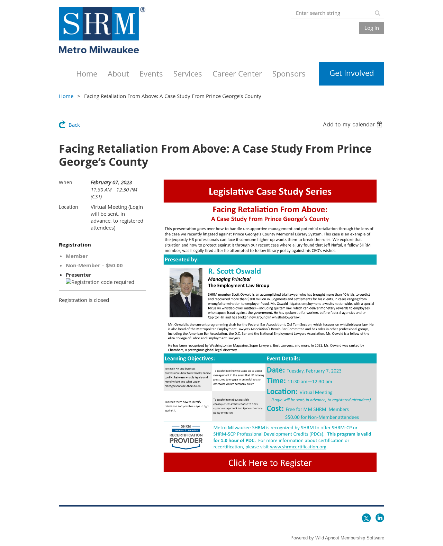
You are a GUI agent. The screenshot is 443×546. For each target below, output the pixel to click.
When (65, 182)
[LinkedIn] (380, 517)
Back (74, 124)
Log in (371, 27)
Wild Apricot (327, 537)
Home (66, 95)
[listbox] (353, 124)
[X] (366, 517)
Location (68, 207)
